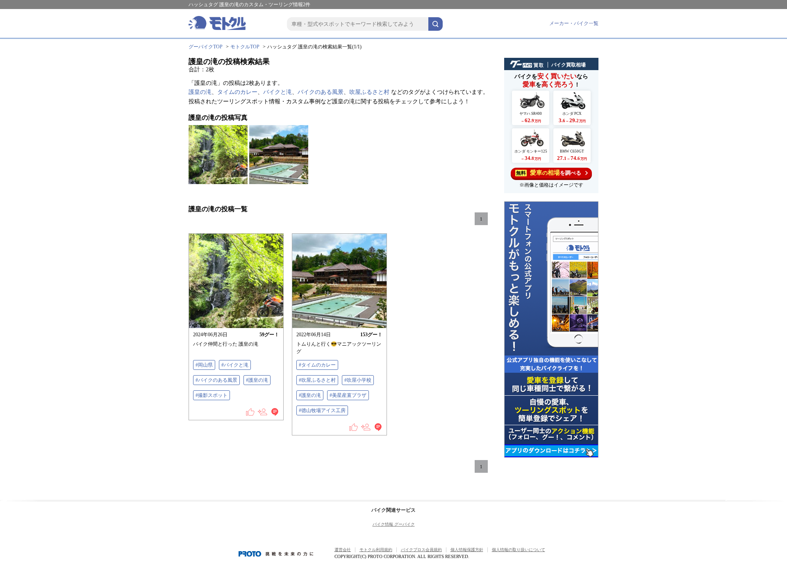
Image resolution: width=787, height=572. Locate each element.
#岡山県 (204, 365)
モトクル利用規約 (375, 549)
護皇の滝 (200, 92)
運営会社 (342, 549)
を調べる (548, 172)
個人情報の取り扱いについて (518, 549)
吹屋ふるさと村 (369, 92)
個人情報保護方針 (466, 549)
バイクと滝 (277, 92)
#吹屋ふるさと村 (317, 380)
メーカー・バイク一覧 (573, 23)
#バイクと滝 (234, 365)
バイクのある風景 (320, 92)
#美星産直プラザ (348, 395)
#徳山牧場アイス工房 (322, 410)
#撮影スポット (211, 395)
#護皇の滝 (257, 380)
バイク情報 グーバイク (394, 524)
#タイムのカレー (317, 365)
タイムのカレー (237, 92)
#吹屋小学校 (357, 380)
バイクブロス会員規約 (421, 549)
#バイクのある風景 (216, 380)
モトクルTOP (244, 47)
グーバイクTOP (206, 47)
